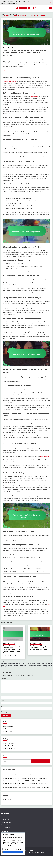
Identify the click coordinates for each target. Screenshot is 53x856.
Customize (7, 849)
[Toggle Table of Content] (17, 73)
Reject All (18, 849)
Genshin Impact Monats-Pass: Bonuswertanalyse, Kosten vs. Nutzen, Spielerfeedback (26, 778)
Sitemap (3, 3)
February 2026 (8, 802)
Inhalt (4, 728)
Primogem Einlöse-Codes (9, 47)
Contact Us (10, 1)
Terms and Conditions (11, 3)
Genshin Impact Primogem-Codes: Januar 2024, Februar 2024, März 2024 (39, 647)
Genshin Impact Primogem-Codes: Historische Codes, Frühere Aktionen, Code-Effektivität (27, 787)
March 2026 (8, 799)
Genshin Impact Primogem (9, 81)
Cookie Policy (17, 1)
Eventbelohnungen (9, 743)
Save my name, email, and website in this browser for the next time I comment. (22, 712)
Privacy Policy (25, 1)
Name (3, 695)
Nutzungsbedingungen (6, 822)
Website (3, 706)
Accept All (13, 852)
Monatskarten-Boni (9, 745)
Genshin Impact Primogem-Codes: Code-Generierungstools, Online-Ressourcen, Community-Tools (13, 649)
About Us (3, 1)
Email (2, 700)
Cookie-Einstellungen (6, 817)
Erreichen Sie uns (7, 731)
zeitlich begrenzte (44, 456)
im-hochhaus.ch (26, 8)
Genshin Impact (34, 96)
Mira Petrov (13, 55)
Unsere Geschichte (8, 726)
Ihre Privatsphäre (5, 824)
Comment (4, 678)
